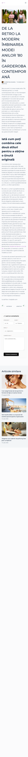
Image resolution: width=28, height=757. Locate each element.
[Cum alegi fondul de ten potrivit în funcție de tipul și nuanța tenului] (14, 382)
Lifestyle (4, 83)
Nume (16, 320)
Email (6, 327)
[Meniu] (25, 2)
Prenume (7, 320)
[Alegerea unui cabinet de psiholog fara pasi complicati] (14, 429)
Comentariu (8, 335)
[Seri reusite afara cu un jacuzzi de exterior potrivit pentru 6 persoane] (14, 405)
